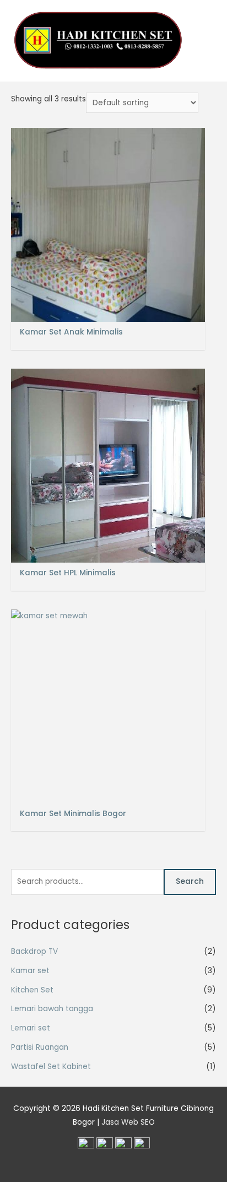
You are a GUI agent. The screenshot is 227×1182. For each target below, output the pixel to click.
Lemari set (30, 1028)
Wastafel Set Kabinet (51, 1066)
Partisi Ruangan (39, 1047)
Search (190, 881)
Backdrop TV (34, 951)
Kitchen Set (32, 990)
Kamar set (30, 970)
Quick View (108, 313)
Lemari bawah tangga (52, 1008)
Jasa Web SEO (128, 1122)
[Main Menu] (204, 40)
